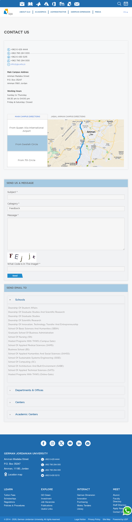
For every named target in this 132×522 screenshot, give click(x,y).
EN (124, 12)
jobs (22, 4)
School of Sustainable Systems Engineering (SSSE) (34, 358)
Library (30, 4)
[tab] (66, 300)
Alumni (116, 495)
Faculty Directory (117, 500)
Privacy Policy (94, 519)
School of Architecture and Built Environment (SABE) (36, 366)
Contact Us (118, 511)
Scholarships (10, 498)
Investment (46, 498)
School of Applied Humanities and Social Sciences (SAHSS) (39, 354)
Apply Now (118, 508)
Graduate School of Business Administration (31, 333)
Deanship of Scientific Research (24, 321)
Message (13, 215)
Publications (46, 505)
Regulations (9, 501)
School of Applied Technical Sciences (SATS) (31, 370)
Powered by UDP (120, 519)
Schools (20, 300)
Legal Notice (80, 519)
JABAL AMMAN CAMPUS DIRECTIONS (68, 116)
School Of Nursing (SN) (20, 337)
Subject (12, 192)
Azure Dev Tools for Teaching (46, 4)
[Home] (9, 12)
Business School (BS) (19, 350)
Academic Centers (26, 414)
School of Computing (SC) (22, 362)
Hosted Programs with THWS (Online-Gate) (31, 375)
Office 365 (54, 4)
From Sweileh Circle (26, 144)
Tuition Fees (9, 495)
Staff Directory (119, 505)
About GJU (24, 12)
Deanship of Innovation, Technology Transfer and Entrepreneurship (43, 325)
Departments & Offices (29, 390)
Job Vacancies (48, 501)
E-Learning (62, 4)
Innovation (82, 498)
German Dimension (80, 12)
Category (13, 204)
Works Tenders (84, 505)
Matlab (38, 4)
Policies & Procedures (14, 505)
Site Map (106, 519)
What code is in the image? (23, 264)
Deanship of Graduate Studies (24, 316)
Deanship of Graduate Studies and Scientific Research (36, 312)
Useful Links (47, 508)
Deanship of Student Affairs (22, 308)
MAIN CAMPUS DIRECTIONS (27, 116)
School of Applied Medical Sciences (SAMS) (31, 345)
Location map (15, 474)
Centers (20, 402)
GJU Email (77, 4)
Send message (15, 276)
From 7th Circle (26, 160)
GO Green (46, 495)
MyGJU (69, 4)
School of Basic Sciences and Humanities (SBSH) (33, 329)
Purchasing (82, 501)
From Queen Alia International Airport (26, 129)
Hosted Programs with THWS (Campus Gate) (32, 341)
